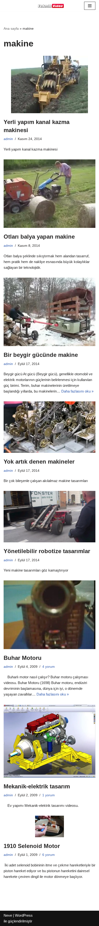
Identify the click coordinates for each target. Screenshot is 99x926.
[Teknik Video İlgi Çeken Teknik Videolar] (49, 5)
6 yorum (48, 855)
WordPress (24, 915)
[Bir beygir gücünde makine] (49, 312)
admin (8, 139)
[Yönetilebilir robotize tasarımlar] (49, 516)
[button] (89, 6)
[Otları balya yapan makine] (49, 193)
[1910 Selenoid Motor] (49, 826)
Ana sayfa (11, 28)
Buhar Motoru (23, 658)
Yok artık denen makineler (39, 461)
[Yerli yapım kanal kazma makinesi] (49, 84)
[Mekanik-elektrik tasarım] (49, 741)
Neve (8, 915)
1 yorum (48, 795)
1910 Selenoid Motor (32, 846)
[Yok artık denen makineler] (49, 427)
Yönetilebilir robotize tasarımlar (47, 551)
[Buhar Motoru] (49, 614)
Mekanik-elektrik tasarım (37, 786)
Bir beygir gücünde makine (41, 355)
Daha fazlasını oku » (77, 391)
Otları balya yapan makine (39, 236)
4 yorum (48, 666)
